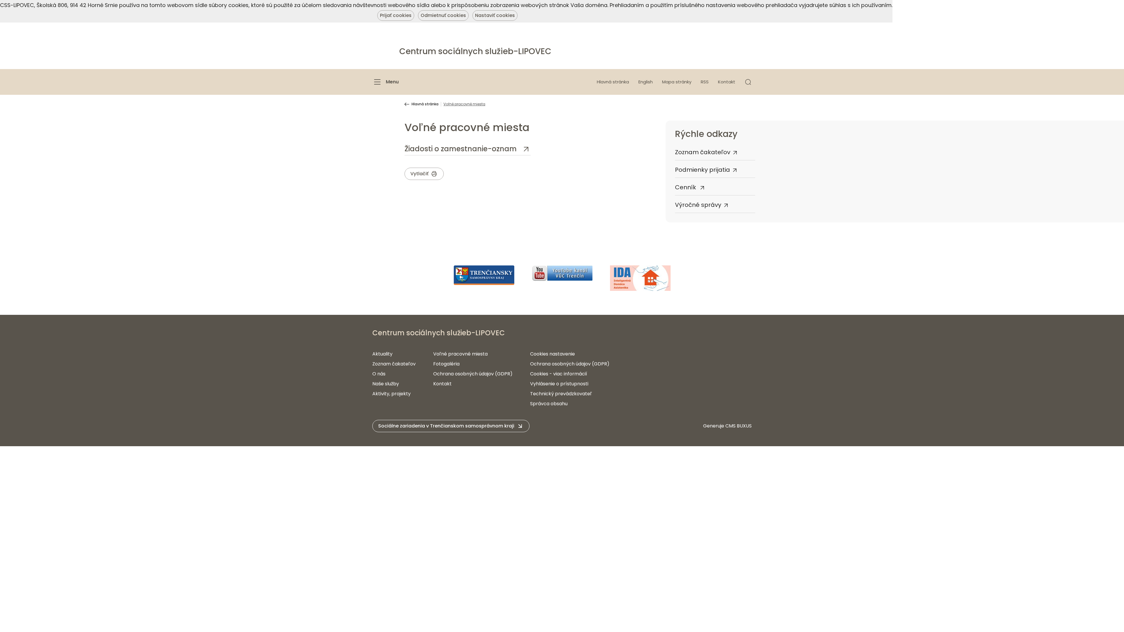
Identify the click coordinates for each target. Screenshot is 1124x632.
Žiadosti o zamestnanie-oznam (461, 149)
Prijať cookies (396, 15)
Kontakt (726, 82)
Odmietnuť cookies (443, 15)
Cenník (686, 187)
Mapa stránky (676, 82)
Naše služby (385, 383)
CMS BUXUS (738, 426)
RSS (705, 82)
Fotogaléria (446, 363)
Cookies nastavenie (552, 354)
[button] (748, 81)
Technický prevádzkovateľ (561, 393)
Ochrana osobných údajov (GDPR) (473, 373)
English (645, 82)
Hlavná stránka (613, 82)
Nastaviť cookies (495, 15)
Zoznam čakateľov (702, 152)
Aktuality (382, 354)
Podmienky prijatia (702, 170)
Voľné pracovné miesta (460, 354)
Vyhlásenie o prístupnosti (559, 383)
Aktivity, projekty (391, 393)
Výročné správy (698, 205)
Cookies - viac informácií (558, 373)
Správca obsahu (549, 403)
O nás (378, 373)
